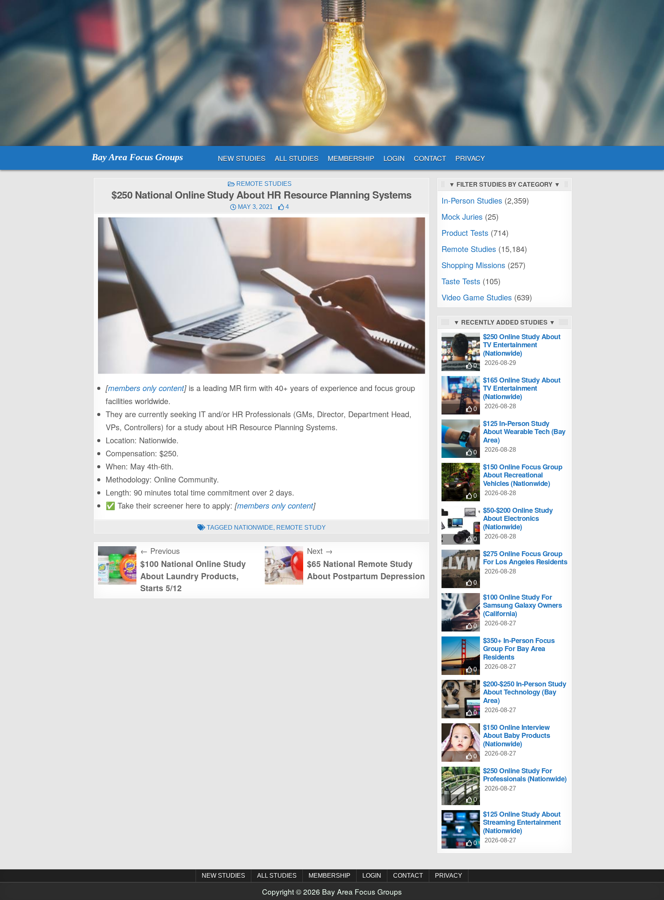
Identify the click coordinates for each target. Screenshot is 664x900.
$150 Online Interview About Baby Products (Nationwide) (516, 735)
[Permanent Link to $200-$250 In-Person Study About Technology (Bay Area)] (461, 699)
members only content (146, 387)
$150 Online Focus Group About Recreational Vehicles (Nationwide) (523, 475)
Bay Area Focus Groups (137, 157)
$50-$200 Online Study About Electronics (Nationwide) (518, 518)
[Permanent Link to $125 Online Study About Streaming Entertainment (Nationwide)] (461, 829)
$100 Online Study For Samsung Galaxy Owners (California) (522, 605)
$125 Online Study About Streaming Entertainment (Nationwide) (522, 822)
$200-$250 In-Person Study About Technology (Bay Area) (524, 692)
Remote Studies (264, 184)
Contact (430, 158)
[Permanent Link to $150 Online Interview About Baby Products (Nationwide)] (461, 742)
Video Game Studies (477, 297)
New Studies (242, 158)
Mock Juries (462, 216)
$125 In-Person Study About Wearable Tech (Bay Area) (524, 431)
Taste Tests (461, 281)
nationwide (253, 527)
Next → (320, 550)
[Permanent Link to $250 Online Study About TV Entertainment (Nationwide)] (461, 352)
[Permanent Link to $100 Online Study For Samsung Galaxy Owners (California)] (461, 612)
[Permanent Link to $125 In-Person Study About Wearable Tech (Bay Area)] (461, 438)
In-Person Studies (472, 200)
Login (394, 158)
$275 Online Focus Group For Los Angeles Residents (525, 558)
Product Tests (465, 232)
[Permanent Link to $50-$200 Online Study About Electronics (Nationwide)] (461, 525)
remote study (301, 527)
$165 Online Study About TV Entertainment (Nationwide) (522, 388)
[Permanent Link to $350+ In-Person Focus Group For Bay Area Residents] (461, 655)
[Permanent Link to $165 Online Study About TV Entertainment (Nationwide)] (461, 395)
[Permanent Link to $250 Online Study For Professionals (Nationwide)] (461, 786)
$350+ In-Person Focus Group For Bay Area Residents (519, 648)
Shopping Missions (473, 264)
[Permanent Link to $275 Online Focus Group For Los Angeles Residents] (461, 569)
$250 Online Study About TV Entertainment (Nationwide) (522, 344)
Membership (351, 158)
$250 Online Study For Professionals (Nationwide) (525, 775)
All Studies (297, 158)
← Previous (160, 550)
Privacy (470, 158)
